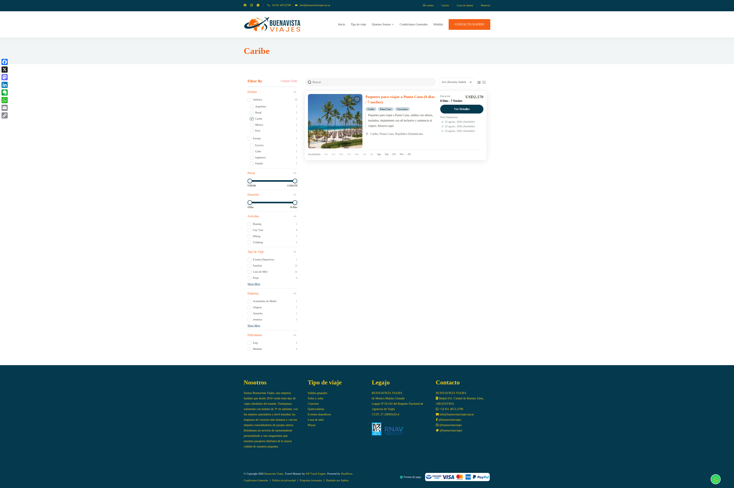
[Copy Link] (4, 115)
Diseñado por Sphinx (337, 480)
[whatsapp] (258, 5)
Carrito (445, 5)
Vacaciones (402, 109)
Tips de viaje (358, 24)
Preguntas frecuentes (311, 480)
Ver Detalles (462, 109)
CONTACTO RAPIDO (469, 24)
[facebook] (245, 5)
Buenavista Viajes (273, 473)
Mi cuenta (428, 5)
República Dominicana (409, 133)
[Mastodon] (4, 77)
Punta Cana (385, 109)
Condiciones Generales (414, 24)
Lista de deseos (465, 5)
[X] (4, 69)
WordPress (346, 473)
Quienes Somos (381, 24)
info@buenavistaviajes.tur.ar (315, 5)
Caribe (371, 109)
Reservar (485, 5)
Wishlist (438, 24)
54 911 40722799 (281, 5)
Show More (254, 284)
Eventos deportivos (319, 414)
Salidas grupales (317, 393)
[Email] (4, 108)
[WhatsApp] (4, 100)
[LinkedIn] (4, 85)
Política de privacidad (284, 480)
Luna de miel (316, 419)
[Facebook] (4, 62)
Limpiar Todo (289, 81)
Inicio (341, 24)
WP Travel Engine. (316, 473)
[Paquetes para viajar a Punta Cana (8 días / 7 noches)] (335, 121)
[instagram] (251, 5)
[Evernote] (4, 92)
